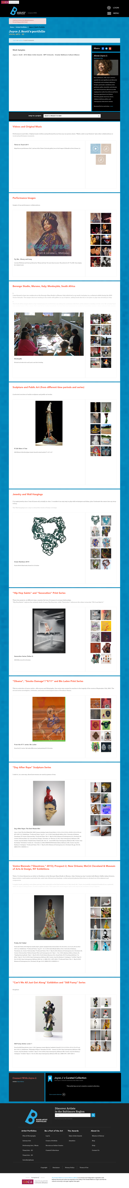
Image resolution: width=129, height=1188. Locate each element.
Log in (15, 40)
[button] (44, 20)
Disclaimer (56, 1167)
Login (116, 8)
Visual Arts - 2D (28, 1150)
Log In (48, 1136)
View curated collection (55, 1094)
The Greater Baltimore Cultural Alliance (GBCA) (64, 1177)
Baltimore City (98, 58)
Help (93, 1145)
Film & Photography (29, 1136)
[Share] (110, 48)
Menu (116, 13)
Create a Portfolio (51, 1140)
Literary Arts (27, 1140)
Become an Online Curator (54, 1145)
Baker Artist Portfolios (23, 11)
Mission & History (98, 1136)
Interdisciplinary (28, 1160)
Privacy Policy (69, 1167)
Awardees (72, 1140)
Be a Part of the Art (54, 1131)
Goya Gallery (20, 1081)
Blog (93, 1140)
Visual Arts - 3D (28, 1155)
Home (12, 27)
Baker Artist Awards (75, 1136)
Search (93, 1115)
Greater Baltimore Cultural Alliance (10, 2)
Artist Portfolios (28, 1131)
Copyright (44, 1167)
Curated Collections (52, 1150)
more (111, 106)
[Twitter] (106, 48)
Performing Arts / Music (31, 1145)
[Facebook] (103, 48)
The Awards (73, 1131)
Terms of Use (84, 1167)
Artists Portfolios (21, 27)
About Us (95, 1131)
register (20, 40)
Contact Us (95, 1150)
